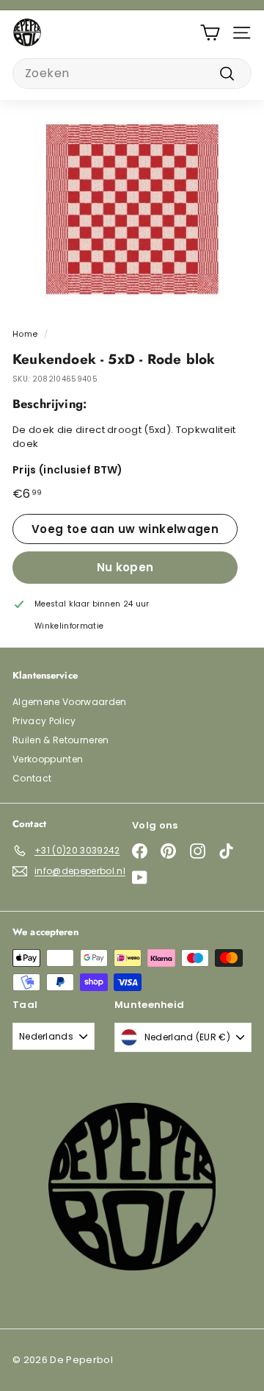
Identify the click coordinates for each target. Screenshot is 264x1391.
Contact (31, 778)
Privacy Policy (44, 721)
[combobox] (132, 73)
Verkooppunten (47, 759)
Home (24, 334)
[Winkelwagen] (210, 32)
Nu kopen (125, 567)
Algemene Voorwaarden (69, 702)
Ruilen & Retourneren (60, 740)
